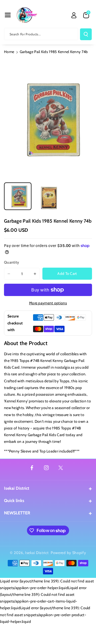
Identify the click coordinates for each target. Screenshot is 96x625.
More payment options (48, 303)
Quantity (11, 262)
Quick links (14, 500)
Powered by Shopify (68, 552)
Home (9, 51)
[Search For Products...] (86, 34)
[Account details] (74, 15)
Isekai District (16, 488)
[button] (8, 15)
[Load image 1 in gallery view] (17, 196)
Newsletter (17, 512)
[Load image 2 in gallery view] (48, 196)
